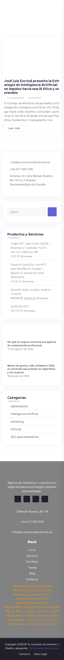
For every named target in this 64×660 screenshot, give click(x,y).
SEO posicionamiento (25, 437)
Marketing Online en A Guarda (32, 586)
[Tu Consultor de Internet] (30, 9)
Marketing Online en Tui (32, 598)
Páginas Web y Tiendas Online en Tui (32, 620)
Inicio (32, 550)
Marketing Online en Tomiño (32, 594)
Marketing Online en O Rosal (32, 590)
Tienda (32, 567)
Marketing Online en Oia (32, 603)
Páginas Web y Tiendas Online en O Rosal (32, 611)
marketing (17, 421)
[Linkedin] (35, 499)
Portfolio (32, 561)
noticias (16, 429)
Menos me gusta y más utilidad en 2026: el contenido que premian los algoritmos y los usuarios (31, 369)
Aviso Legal (40, 654)
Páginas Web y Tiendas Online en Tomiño (32, 615)
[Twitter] (26, 499)
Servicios (32, 556)
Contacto (32, 579)
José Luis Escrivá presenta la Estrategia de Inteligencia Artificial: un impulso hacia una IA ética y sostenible (31, 86)
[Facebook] (17, 499)
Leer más (14, 128)
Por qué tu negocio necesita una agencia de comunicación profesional (31, 343)
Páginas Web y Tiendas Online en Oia (32, 624)
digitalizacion (19, 406)
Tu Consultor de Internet (44, 648)
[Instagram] (45, 499)
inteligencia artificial (24, 414)
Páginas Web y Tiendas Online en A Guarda (32, 607)
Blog (32, 573)
